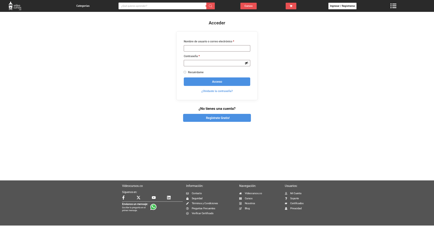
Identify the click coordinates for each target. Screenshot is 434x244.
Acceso (217, 81)
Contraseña (198, 56)
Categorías (83, 5)
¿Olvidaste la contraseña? (217, 91)
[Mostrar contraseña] (246, 63)
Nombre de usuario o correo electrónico (215, 41)
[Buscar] (210, 6)
